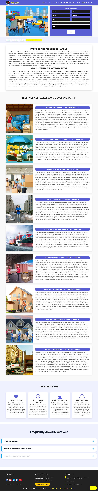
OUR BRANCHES (67, 2)
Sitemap (73, 488)
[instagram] (10, 480)
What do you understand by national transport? (18, 448)
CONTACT (78, 2)
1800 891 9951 (18, 484)
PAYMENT (84, 2)
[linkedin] (17, 480)
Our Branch (15, 40)
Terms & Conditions (65, 488)
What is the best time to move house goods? (17, 456)
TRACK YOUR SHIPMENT (43, 484)
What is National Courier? (11, 441)
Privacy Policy (55, 488)
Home (8, 40)
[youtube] (20, 480)
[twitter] (13, 480)
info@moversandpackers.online (74, 484)
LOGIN (90, 2)
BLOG (73, 2)
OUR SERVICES (57, 2)
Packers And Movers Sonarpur (47, 127)
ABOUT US (49, 2)
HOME (44, 2)
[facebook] (7, 480)
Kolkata (22, 40)
